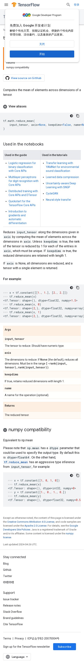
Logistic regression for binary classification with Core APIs (22, 166)
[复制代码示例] (78, 116)
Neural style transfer (58, 199)
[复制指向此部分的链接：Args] (15, 329)
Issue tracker (11, 599)
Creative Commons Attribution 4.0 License (30, 521)
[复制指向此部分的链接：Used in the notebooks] (47, 144)
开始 (42, 54)
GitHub (7, 569)
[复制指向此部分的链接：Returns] (18, 405)
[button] (42, 106)
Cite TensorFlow (13, 624)
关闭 (42, 44)
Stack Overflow (12, 611)
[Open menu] (6, 4)
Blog (6, 563)
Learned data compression (62, 177)
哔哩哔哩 (8, 582)
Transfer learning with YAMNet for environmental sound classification (62, 166)
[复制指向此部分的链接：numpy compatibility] (55, 430)
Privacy (19, 638)
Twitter (7, 576)
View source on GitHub (26, 78)
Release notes (12, 605)
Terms (7, 638)
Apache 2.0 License (35, 525)
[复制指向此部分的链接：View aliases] (30, 106)
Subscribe (64, 646)
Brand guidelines (13, 618)
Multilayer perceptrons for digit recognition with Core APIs (23, 181)
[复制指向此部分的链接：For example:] (25, 279)
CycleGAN (52, 193)
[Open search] (68, 4)
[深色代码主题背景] (71, 116)
